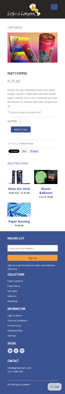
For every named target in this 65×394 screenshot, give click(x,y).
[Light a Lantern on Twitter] (11, 350)
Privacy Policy (14, 325)
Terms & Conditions (17, 320)
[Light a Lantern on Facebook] (17, 350)
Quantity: (12, 121)
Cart (54, 7)
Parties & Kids (27, 143)
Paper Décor (14, 286)
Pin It (24, 151)
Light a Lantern (15, 315)
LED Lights (13, 291)
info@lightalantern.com (19, 367)
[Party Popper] (33, 47)
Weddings (13, 301)
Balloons (12, 296)
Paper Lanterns (15, 280)
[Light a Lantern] (24, 11)
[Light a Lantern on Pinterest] (23, 350)
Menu (46, 9)
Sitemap (12, 335)
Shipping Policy (15, 330)
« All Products (15, 27)
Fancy (34, 151)
